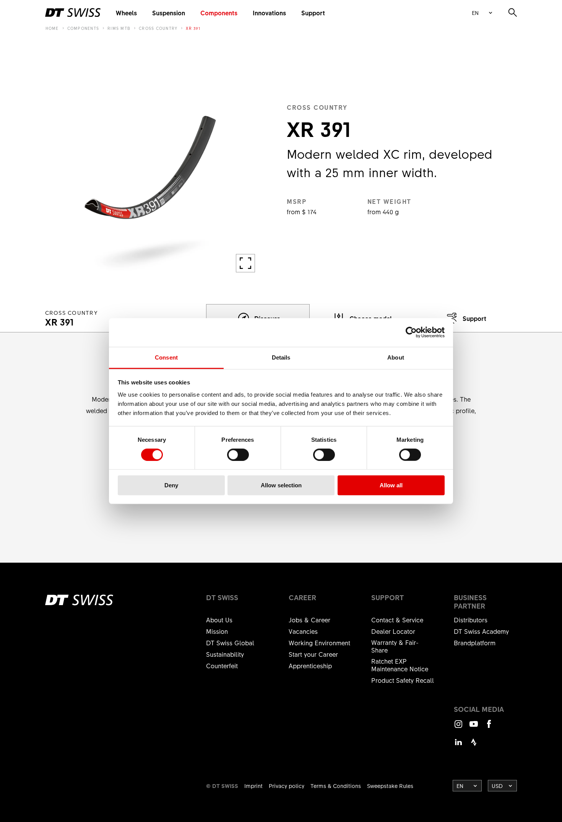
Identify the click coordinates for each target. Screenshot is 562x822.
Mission (217, 631)
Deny (171, 485)
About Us (219, 619)
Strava (473, 745)
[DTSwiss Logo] (73, 12)
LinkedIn (458, 745)
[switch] (238, 455)
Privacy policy (286, 785)
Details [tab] (281, 357)
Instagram (458, 727)
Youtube (473, 727)
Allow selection (281, 485)
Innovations (269, 12)
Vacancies (303, 631)
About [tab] (395, 357)
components (83, 28)
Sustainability (225, 654)
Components (218, 12)
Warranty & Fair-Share (395, 646)
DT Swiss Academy (481, 631)
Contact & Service (397, 619)
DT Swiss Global (230, 642)
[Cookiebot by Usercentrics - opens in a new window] (411, 332)
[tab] (465, 318)
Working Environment (319, 642)
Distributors (470, 619)
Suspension (168, 12)
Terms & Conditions (335, 785)
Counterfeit (222, 665)
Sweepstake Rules (390, 785)
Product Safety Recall (402, 680)
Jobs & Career (309, 619)
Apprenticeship (310, 665)
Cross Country (158, 28)
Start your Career (313, 654)
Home (52, 28)
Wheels (126, 12)
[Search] (512, 12)
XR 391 (193, 28)
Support (313, 12)
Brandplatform (474, 642)
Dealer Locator (393, 631)
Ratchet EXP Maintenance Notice (399, 665)
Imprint (253, 785)
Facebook (489, 727)
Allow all (391, 485)
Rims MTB (118, 28)
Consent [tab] (166, 357)
